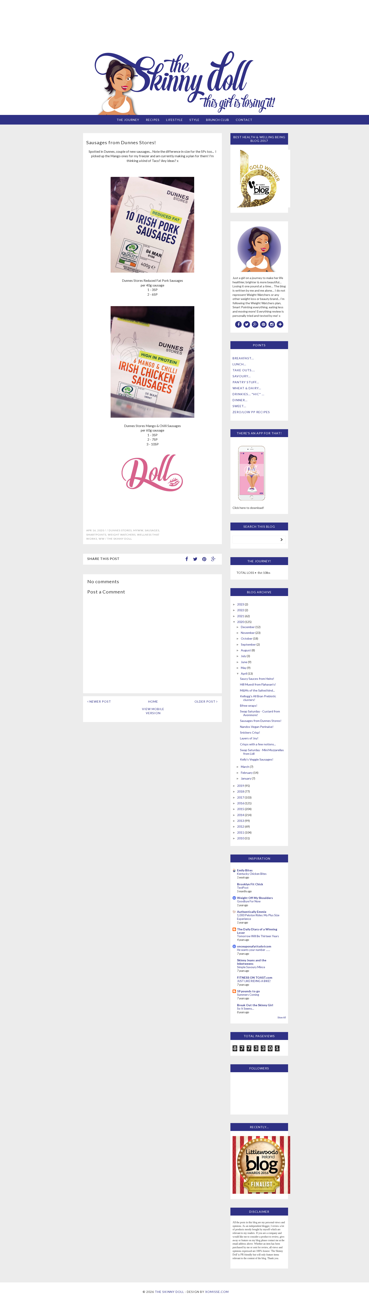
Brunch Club (217, 120)
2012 (240, 826)
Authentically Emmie (251, 911)
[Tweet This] (195, 559)
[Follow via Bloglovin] (280, 324)
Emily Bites (245, 870)
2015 (240, 809)
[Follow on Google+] (255, 324)
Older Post (205, 701)
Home (153, 701)
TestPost (242, 887)
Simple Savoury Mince (251, 967)
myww (138, 530)
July (243, 656)
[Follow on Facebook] (238, 324)
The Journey (128, 120)
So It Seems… (245, 1008)
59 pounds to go (248, 991)
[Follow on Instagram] (272, 324)
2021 (240, 616)
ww (102, 538)
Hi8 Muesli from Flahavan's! (258, 684)
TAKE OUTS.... (244, 370)
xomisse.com (217, 1292)
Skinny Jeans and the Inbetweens (251, 961)
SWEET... (239, 406)
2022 (240, 610)
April (244, 673)
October (246, 638)
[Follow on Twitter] (247, 324)
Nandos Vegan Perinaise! (257, 726)
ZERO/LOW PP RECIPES (251, 412)
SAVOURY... (242, 376)
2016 (240, 803)
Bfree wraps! (248, 705)
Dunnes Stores (120, 530)
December (248, 627)
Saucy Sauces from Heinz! (257, 678)
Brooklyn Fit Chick (250, 884)
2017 (240, 797)
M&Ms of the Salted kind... (257, 690)
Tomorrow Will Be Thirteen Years (258, 936)
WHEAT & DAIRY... (247, 388)
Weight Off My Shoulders (255, 898)
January (246, 778)
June (244, 662)
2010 (240, 838)
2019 (240, 785)
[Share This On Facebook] (186, 559)
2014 (240, 815)
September (248, 644)
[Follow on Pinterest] (263, 324)
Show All (281, 1017)
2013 (240, 820)
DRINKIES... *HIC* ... (248, 394)
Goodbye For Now (249, 901)
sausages (152, 530)
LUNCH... (239, 364)
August (246, 650)
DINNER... (240, 400)
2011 (240, 832)
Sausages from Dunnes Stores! (260, 720)
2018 (240, 791)
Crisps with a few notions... (258, 744)
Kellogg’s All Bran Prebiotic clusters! (258, 698)
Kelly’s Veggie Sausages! (256, 759)
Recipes (153, 120)
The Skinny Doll (169, 1292)
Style (194, 120)
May (243, 668)
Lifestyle (174, 120)
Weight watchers (122, 534)
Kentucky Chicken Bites (251, 873)
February (247, 772)
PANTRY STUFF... (246, 382)
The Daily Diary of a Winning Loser (257, 930)
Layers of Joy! (249, 738)
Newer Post (100, 701)
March (245, 766)
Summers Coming (248, 994)
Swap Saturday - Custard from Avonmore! (260, 713)
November (248, 632)
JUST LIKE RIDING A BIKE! (254, 981)
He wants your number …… (253, 950)
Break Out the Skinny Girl (255, 1005)
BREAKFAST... (243, 358)
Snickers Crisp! (250, 732)
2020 (240, 622)
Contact (244, 120)
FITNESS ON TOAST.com (254, 977)
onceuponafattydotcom (254, 946)
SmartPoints (96, 534)
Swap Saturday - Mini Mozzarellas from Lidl (262, 751)
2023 (240, 604)
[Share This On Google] (213, 559)
